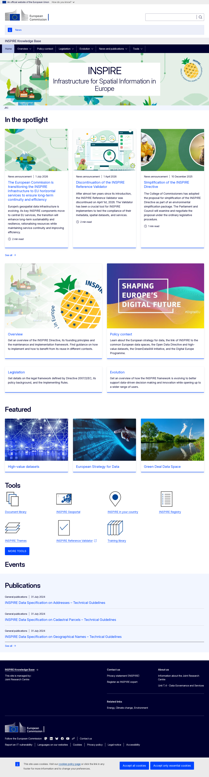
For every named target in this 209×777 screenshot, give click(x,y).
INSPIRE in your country (123, 511)
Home (8, 48)
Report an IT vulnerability (18, 744)
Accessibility (133, 744)
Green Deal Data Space (162, 467)
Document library (15, 511)
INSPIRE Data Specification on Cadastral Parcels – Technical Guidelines (60, 620)
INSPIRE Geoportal (68, 511)
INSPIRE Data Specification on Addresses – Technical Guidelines (55, 603)
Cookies (77, 744)
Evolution (85, 48)
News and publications (111, 48)
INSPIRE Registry (170, 511)
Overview (22, 48)
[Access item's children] (31, 48)
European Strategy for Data (97, 467)
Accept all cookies (134, 765)
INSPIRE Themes (16, 540)
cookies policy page (70, 764)
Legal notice (114, 744)
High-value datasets (23, 467)
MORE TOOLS (17, 551)
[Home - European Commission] (29, 15)
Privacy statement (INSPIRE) (123, 675)
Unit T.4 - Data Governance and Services (181, 685)
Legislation (65, 48)
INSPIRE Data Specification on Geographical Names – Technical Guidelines (63, 637)
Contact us (86, 738)
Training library (117, 540)
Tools (136, 48)
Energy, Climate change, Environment (127, 707)
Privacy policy (95, 744)
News (18, 29)
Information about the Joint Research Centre (178, 677)
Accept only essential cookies (172, 765)
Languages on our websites (52, 744)
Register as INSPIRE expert (122, 681)
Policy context (45, 48)
